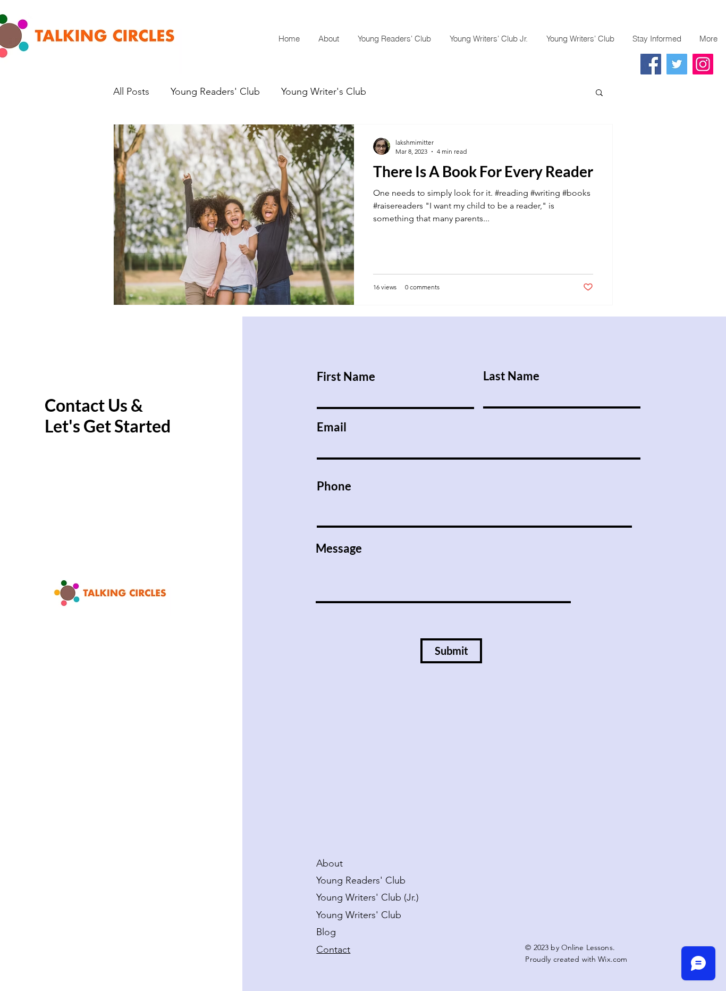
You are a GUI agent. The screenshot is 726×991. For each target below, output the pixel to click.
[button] (599, 93)
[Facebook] (650, 64)
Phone (334, 486)
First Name (346, 376)
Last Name (511, 376)
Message (339, 548)
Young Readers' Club (215, 91)
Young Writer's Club (323, 91)
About (329, 863)
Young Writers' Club (360, 915)
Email (332, 427)
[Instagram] (703, 64)
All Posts (131, 91)
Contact (333, 949)
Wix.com (612, 959)
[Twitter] (676, 64)
